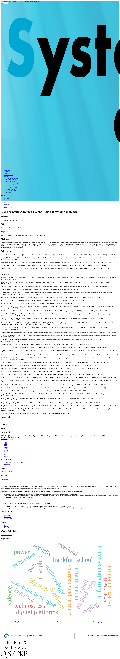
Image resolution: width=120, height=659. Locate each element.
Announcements (8, 175)
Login (6, 200)
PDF (5, 421)
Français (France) (9, 527)
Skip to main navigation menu (20, 1)
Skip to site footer (34, 1)
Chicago (6, 448)
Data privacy (11, 189)
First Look (7, 170)
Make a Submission (6, 535)
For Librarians (8, 518)
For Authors (7, 517)
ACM (5, 442)
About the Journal (13, 178)
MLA (5, 453)
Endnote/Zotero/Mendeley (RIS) (15, 462)
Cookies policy (12, 190)
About (6, 176)
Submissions (11, 181)
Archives (6, 173)
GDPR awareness (13, 187)
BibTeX (8, 464)
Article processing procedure (16, 183)
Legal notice (11, 186)
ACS (5, 444)
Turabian (6, 455)
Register (6, 198)
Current (6, 171)
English (6, 526)
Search (4, 195)
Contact (10, 192)
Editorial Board (12, 179)
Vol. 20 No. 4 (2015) (10, 206)
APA (5, 445)
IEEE (5, 452)
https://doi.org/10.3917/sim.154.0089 (11, 228)
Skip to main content (6, 1)
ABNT (6, 447)
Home (6, 203)
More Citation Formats (7, 439)
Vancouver (7, 456)
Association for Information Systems (36, 636)
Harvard (6, 450)
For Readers (7, 515)
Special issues (11, 184)
